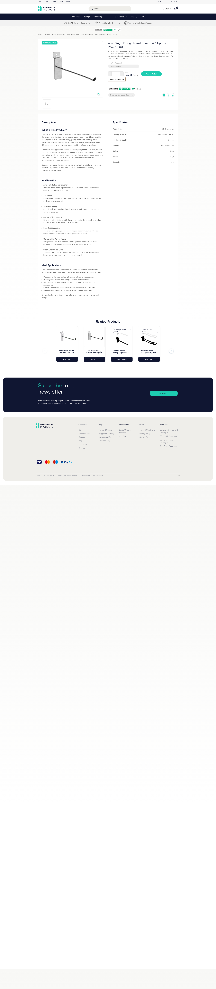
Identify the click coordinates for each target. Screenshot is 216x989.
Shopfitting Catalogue (168, 446)
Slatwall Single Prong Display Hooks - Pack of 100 (121, 351)
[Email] (164, 95)
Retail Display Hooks (62, 295)
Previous (45, 351)
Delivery (48, 2)
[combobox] (110, 8)
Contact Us (83, 444)
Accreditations (84, 433)
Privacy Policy (144, 433)
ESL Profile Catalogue (168, 436)
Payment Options (105, 430)
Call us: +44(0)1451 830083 (61, 2)
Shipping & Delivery (106, 433)
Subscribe (163, 393)
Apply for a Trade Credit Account (140, 23)
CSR (80, 430)
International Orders (106, 437)
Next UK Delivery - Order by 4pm (79, 23)
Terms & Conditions (147, 430)
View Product (67, 359)
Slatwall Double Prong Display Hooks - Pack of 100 (149, 351)
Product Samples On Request (110, 23)
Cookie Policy (144, 437)
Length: (115, 63)
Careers (82, 437)
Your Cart (122, 436)
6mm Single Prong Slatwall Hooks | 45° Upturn (67, 351)
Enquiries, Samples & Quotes (121, 95)
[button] (108, 29)
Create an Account (163, 2)
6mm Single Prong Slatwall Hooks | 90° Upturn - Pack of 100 (94, 351)
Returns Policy (104, 441)
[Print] (168, 95)
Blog (80, 441)
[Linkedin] (172, 95)
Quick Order (174, 2)
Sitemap (82, 448)
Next (171, 351)
